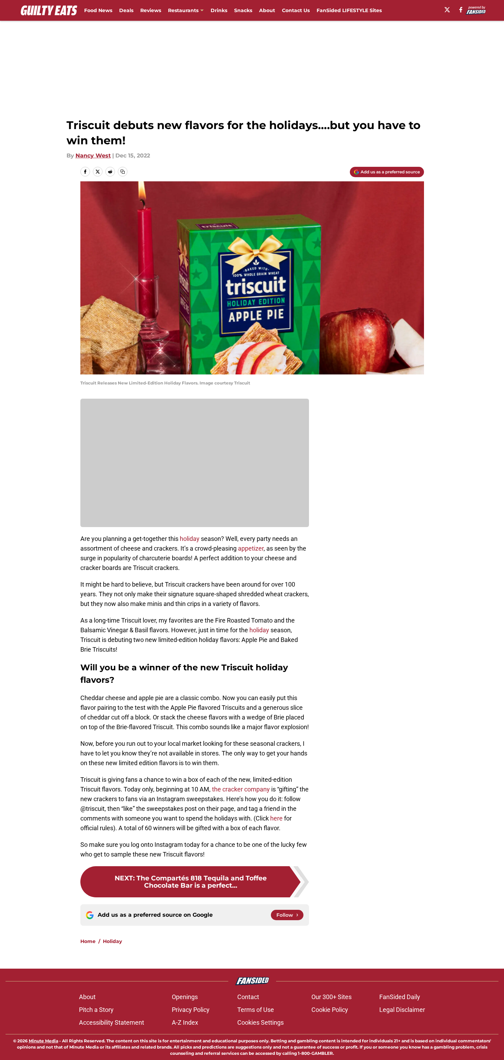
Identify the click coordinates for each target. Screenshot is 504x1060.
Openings (185, 996)
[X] (447, 9)
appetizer (251, 548)
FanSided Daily (399, 996)
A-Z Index (185, 1022)
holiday (189, 538)
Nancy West (93, 155)
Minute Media (43, 1040)
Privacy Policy (191, 1009)
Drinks (219, 10)
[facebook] (460, 9)
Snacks (243, 10)
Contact (248, 996)
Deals (126, 10)
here (276, 818)
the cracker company (241, 789)
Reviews (150, 10)
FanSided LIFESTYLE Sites (349, 10)
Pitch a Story (96, 1009)
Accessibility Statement (111, 1022)
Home (88, 941)
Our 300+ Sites (331, 996)
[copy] (122, 171)
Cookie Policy (329, 1009)
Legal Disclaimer (402, 1009)
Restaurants (183, 10)
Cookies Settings (260, 1022)
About (267, 10)
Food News (98, 10)
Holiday (112, 941)
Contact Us (296, 10)
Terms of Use (255, 1009)
